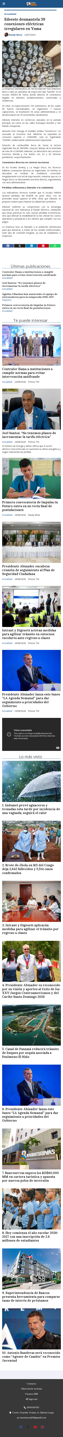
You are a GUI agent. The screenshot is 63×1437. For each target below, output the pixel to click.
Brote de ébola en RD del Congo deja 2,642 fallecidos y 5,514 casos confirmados (28, 869)
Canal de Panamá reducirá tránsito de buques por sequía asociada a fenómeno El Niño (30, 1053)
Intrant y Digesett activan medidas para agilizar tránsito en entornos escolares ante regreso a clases (29, 634)
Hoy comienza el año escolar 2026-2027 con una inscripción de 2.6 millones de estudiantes (30, 1236)
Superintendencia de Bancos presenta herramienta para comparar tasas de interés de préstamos (31, 1297)
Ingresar (33, 1399)
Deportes (6, 299)
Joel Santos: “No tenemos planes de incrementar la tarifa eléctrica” (23, 284)
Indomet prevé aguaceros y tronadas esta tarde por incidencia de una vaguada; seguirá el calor (31, 809)
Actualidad (10, 14)
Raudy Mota (15, 34)
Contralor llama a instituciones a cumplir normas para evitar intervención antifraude (29, 273)
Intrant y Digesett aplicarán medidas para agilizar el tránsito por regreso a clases (30, 929)
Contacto (31, 1383)
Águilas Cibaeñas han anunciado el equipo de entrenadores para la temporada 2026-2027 (29, 295)
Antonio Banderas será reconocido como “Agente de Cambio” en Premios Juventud (31, 1356)
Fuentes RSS (31, 1394)
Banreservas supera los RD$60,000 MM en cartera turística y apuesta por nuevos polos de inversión (30, 1177)
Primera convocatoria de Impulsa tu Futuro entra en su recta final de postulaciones (29, 306)
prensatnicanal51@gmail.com (31, 1417)
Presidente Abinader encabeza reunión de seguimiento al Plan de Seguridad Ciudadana (28, 570)
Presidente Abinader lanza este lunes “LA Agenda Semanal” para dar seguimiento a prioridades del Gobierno (31, 700)
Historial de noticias (31, 1388)
